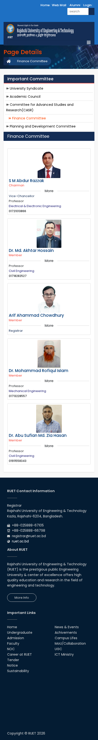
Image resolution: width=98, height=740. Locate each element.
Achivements (66, 632)
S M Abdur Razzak (26, 181)
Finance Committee (32, 61)
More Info (22, 597)
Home (45, 5)
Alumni (74, 5)
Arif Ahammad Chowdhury (36, 315)
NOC (11, 649)
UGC (58, 649)
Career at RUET (19, 654)
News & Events (67, 627)
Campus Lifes (66, 638)
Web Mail (59, 5)
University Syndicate (26, 88)
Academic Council (24, 96)
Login (87, 5)
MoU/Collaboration (70, 643)
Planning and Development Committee (42, 126)
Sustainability (18, 671)
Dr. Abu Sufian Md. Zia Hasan (38, 435)
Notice (12, 665)
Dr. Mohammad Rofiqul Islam (38, 370)
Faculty (13, 643)
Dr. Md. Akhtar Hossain (31, 250)
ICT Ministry (64, 654)
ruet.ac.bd (20, 541)
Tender (13, 660)
